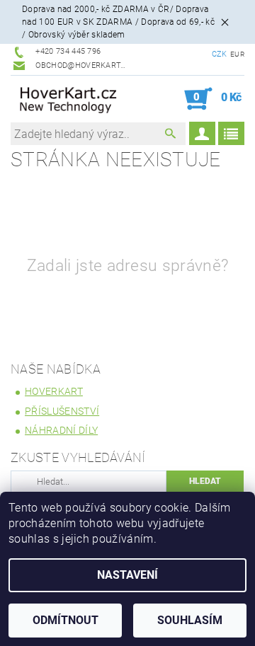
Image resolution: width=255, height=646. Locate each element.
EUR (237, 54)
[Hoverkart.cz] (69, 99)
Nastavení (127, 575)
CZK (219, 54)
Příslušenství (62, 411)
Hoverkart (54, 391)
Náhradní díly (61, 430)
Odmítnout (65, 620)
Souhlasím (189, 620)
